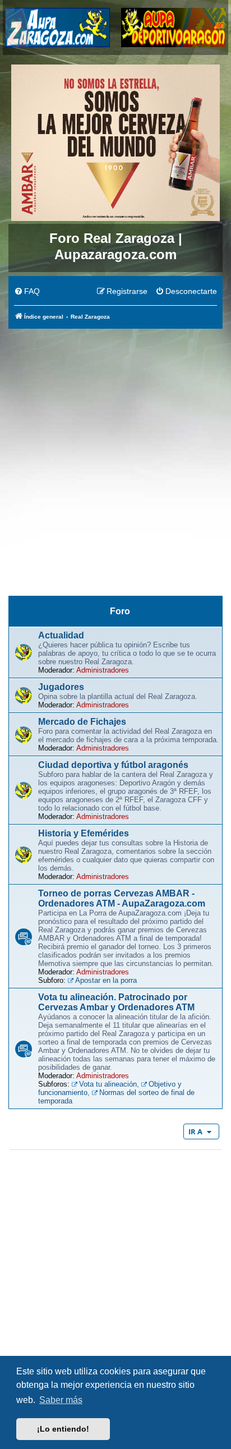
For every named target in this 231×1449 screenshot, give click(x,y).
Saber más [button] (60, 1400)
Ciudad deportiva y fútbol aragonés (113, 765)
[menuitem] (27, 292)
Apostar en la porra (106, 980)
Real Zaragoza (115, 580)
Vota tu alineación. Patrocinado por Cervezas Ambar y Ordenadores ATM (116, 1002)
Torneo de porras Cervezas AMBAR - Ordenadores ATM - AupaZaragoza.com (121, 898)
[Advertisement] (115, 451)
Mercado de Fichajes (82, 721)
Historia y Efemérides (83, 833)
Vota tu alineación (108, 1084)
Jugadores (61, 687)
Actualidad (61, 635)
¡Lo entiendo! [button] (63, 1428)
